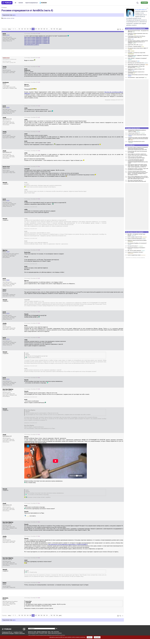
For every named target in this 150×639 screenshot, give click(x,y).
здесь (14, 15)
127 (36, 29)
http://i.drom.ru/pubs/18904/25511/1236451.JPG (37, 41)
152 (51, 29)
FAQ (52, 631)
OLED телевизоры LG (132, 61)
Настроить (97, 637)
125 (30, 29)
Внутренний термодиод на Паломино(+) (136, 247)
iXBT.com (30, 635)
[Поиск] (137, 2)
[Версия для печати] (118, 29)
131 (47, 29)
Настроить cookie (43, 633)
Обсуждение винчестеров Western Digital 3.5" (138, 48)
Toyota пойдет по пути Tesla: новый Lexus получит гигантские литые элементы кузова (137, 155)
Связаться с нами (32, 631)
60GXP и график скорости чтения (135, 237)
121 (19, 29)
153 (54, 29)
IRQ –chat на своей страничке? (134, 250)
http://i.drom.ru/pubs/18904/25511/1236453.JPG (37, 43)
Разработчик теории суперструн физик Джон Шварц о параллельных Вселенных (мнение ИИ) (138, 138)
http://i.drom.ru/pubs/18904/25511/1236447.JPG (37, 38)
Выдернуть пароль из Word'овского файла (137, 240)
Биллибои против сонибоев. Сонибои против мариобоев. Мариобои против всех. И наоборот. (138, 42)
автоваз (8, 18)
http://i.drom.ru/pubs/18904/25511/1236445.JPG (37, 37)
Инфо (121, 33)
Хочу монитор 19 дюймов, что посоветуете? (137, 243)
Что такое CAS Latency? (133, 246)
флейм (4, 18)
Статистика (56, 631)
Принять (90, 637)
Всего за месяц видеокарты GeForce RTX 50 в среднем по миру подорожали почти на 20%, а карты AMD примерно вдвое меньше (138, 177)
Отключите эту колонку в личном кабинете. (135, 257)
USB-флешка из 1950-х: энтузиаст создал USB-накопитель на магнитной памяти (138, 169)
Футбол (129, 39)
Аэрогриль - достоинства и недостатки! (136, 52)
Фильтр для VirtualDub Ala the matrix (136, 141)
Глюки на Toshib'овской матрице (135, 238)
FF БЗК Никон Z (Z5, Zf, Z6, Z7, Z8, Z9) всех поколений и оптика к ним (136, 37)
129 (41, 29)
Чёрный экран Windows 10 (134, 133)
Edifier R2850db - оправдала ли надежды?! (137, 58)
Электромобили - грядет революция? (136, 77)
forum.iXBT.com (57, 635)
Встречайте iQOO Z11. (141, 9)
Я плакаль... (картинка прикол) (134, 46)
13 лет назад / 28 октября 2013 (32, 33)
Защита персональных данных (55, 633)
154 (57, 29)
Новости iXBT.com (130, 145)
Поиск (49, 631)
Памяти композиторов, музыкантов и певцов (138, 74)
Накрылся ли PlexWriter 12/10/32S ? (135, 252)
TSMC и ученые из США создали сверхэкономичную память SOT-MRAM (136, 157)
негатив (12, 18)
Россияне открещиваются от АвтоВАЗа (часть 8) (27, 10)
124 (27, 29)
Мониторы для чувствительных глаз (136, 62)
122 (22, 29)
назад (9, 29)
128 (38, 29)
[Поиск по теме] (120, 29)
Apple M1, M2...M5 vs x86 (133, 44)
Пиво (129, 51)
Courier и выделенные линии (134, 255)
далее (60, 29)
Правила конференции (42, 631)
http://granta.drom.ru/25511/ (31, 44)
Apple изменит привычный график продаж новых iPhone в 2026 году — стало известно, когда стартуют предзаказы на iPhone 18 (137, 165)
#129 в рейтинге (15, 253)
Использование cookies (33, 633)
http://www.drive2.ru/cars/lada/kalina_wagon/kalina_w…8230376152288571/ (68, 544)
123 (25, 29)
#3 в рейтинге (15, 601)
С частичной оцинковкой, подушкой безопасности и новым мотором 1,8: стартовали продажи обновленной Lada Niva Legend (138, 161)
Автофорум (4, 7)
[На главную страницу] (6, 2)
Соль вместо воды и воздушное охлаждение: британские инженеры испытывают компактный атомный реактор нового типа (138, 148)
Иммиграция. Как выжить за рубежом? (136, 64)
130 (44, 29)
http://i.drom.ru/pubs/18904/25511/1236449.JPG (37, 40)
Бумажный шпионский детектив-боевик (137, 134)
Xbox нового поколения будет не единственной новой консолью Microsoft (137, 181)
